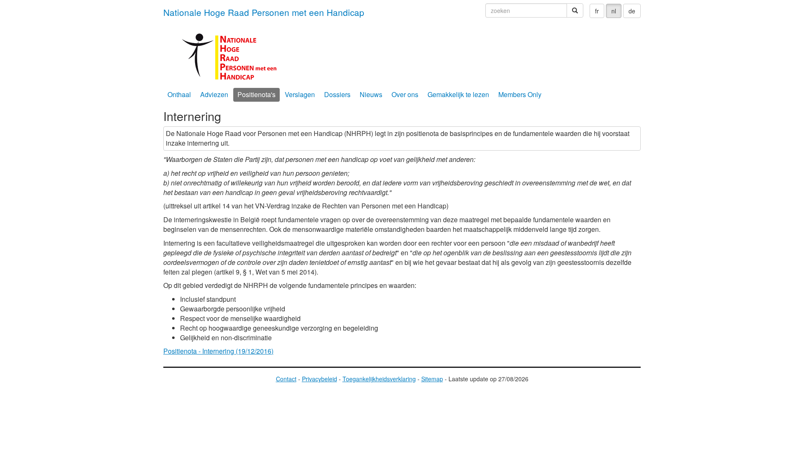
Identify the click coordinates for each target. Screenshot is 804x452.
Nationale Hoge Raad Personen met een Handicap (263, 12)
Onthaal (179, 94)
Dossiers (337, 94)
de (632, 11)
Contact (286, 379)
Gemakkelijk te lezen (458, 94)
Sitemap (432, 379)
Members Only (519, 94)
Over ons (405, 94)
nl (613, 11)
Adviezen (214, 94)
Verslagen (300, 94)
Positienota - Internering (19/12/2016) (218, 351)
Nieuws (371, 94)
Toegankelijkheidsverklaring (379, 379)
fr (597, 11)
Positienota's (256, 94)
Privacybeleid (319, 379)
